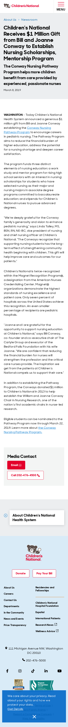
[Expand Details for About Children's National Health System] (5, 515)
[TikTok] (33, 671)
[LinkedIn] (46, 671)
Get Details (15, 709)
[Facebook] (7, 671)
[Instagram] (20, 671)
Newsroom (29, 20)
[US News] (18, 686)
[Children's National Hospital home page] (22, 6)
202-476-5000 (36, 660)
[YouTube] (59, 671)
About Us (10, 20)
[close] (34, 717)
